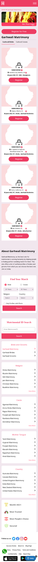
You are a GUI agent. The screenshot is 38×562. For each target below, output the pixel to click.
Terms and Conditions (29, 550)
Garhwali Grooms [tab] (21, 42)
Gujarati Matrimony (10, 442)
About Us (21, 546)
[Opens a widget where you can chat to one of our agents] (30, 558)
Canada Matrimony (10, 477)
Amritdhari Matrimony (11, 422)
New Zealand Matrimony (12, 487)
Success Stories (11, 546)
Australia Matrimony (10, 473)
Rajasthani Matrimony (11, 453)
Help (20, 554)
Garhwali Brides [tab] (8, 42)
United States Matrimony (12, 491)
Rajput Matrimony (9, 411)
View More (32, 391)
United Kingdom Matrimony (13, 480)
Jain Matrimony (8, 380)
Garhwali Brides (9, 352)
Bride (9, 285)
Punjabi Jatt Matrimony (11, 415)
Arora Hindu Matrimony (12, 408)
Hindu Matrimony (9, 370)
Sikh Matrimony (9, 377)
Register (18, 80)
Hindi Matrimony (9, 456)
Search (19, 336)
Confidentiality (12, 554)
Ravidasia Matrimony (11, 418)
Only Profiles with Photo (14, 303)
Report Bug (26, 554)
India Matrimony (9, 484)
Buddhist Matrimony (10, 387)
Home (3, 10)
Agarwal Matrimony (10, 404)
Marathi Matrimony (10, 449)
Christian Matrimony (10, 384)
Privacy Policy (16, 550)
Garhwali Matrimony (10, 349)
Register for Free (19, 31)
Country (22, 294)
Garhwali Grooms (9, 356)
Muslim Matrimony (10, 373)
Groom (25, 285)
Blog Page (29, 546)
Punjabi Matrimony (10, 446)
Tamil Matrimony (9, 439)
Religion (7, 294)
